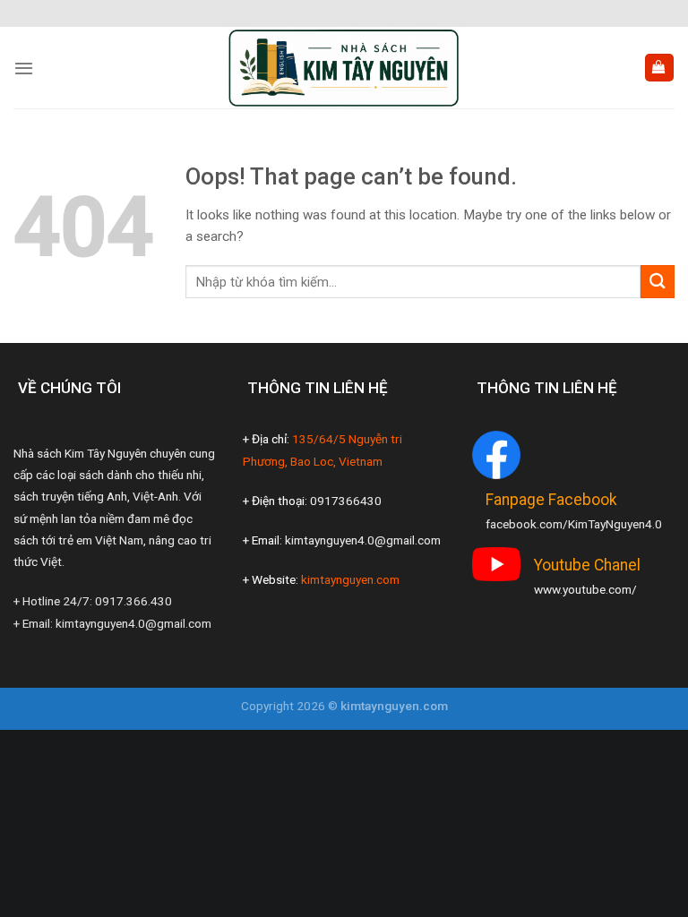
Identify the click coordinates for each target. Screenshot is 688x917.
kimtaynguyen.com (350, 579)
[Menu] (23, 68)
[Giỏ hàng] (659, 67)
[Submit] (658, 281)
